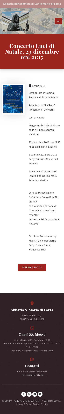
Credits (44, 404)
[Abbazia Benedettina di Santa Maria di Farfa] (15, 21)
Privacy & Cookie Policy (27, 404)
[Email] (40, 394)
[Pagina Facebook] (23, 394)
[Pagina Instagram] (29, 394)
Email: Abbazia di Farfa (32, 374)
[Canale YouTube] (34, 394)
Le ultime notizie (32, 267)
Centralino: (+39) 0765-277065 (32, 371)
